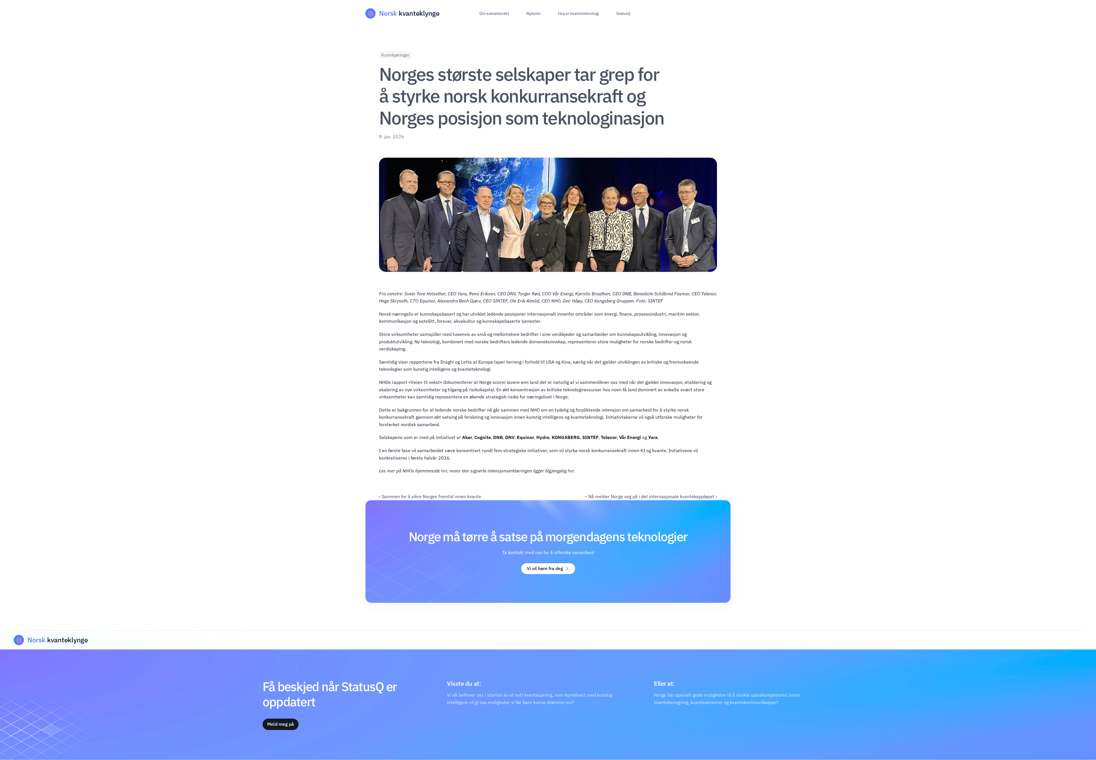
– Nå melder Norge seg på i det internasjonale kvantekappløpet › (651, 496)
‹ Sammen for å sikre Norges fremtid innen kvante (430, 496)
